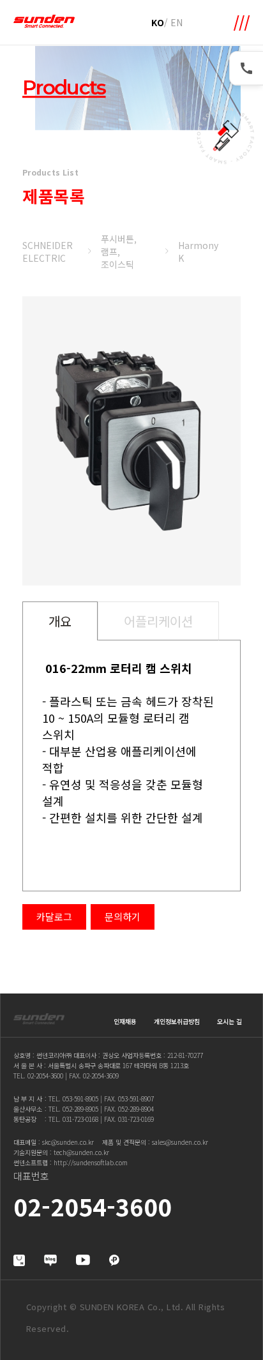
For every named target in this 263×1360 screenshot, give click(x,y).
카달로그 (54, 916)
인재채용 (125, 1021)
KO (157, 22)
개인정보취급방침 (177, 1021)
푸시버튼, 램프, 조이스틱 (119, 251)
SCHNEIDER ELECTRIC (47, 251)
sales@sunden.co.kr (180, 1142)
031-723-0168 (80, 1119)
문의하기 (122, 916)
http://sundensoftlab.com (91, 1162)
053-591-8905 (80, 1098)
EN (176, 22)
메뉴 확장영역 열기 (242, 23)
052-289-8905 (80, 1109)
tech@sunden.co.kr (81, 1152)
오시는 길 (229, 1021)
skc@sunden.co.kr (68, 1142)
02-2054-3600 (45, 1075)
